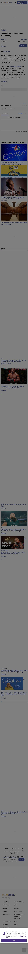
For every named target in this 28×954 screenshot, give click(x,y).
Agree (14, 940)
